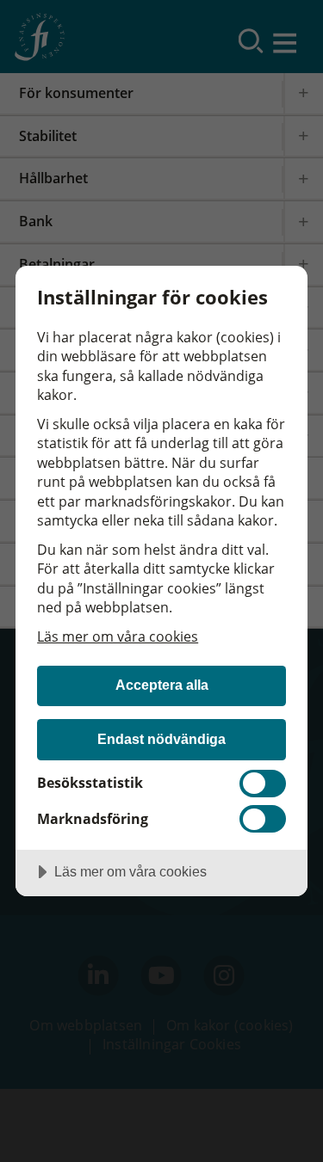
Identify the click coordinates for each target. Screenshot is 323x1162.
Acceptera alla (161, 684)
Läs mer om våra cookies (117, 636)
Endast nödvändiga (161, 739)
